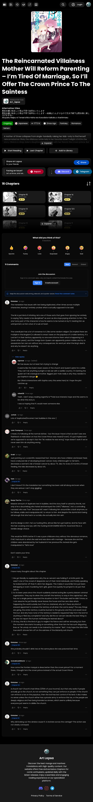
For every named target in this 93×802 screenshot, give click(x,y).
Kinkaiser (14, 301)
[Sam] (7, 480)
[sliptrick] (14, 362)
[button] (46, 143)
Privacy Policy (37, 795)
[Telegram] (52, 788)
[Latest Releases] (4, 4)
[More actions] (86, 350)
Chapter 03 (16, 568)
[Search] (63, 4)
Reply (25, 350)
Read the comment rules (64, 294)
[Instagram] (46, 788)
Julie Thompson (17, 430)
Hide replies (19, 357)
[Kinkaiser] (7, 302)
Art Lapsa (46, 758)
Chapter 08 (16, 645)
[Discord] (41, 788)
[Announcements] (23, 4)
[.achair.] (7, 416)
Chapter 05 (16, 481)
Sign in (37, 283)
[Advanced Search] (36, 4)
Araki (13, 455)
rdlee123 (21, 393)
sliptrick (21, 361)
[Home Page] (46, 751)
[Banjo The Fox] (7, 501)
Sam (12, 479)
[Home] (88, 4)
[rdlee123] (14, 395)
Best (67, 264)
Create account (51, 283)
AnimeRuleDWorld (18, 661)
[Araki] (7, 456)
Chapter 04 (16, 664)
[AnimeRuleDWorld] (7, 662)
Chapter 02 (16, 685)
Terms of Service (54, 795)
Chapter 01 (15, 718)
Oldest (83, 264)
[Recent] (17, 4)
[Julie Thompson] (7, 431)
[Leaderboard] (29, 4)
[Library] (11, 4)
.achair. (14, 415)
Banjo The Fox (16, 500)
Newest (75, 264)
